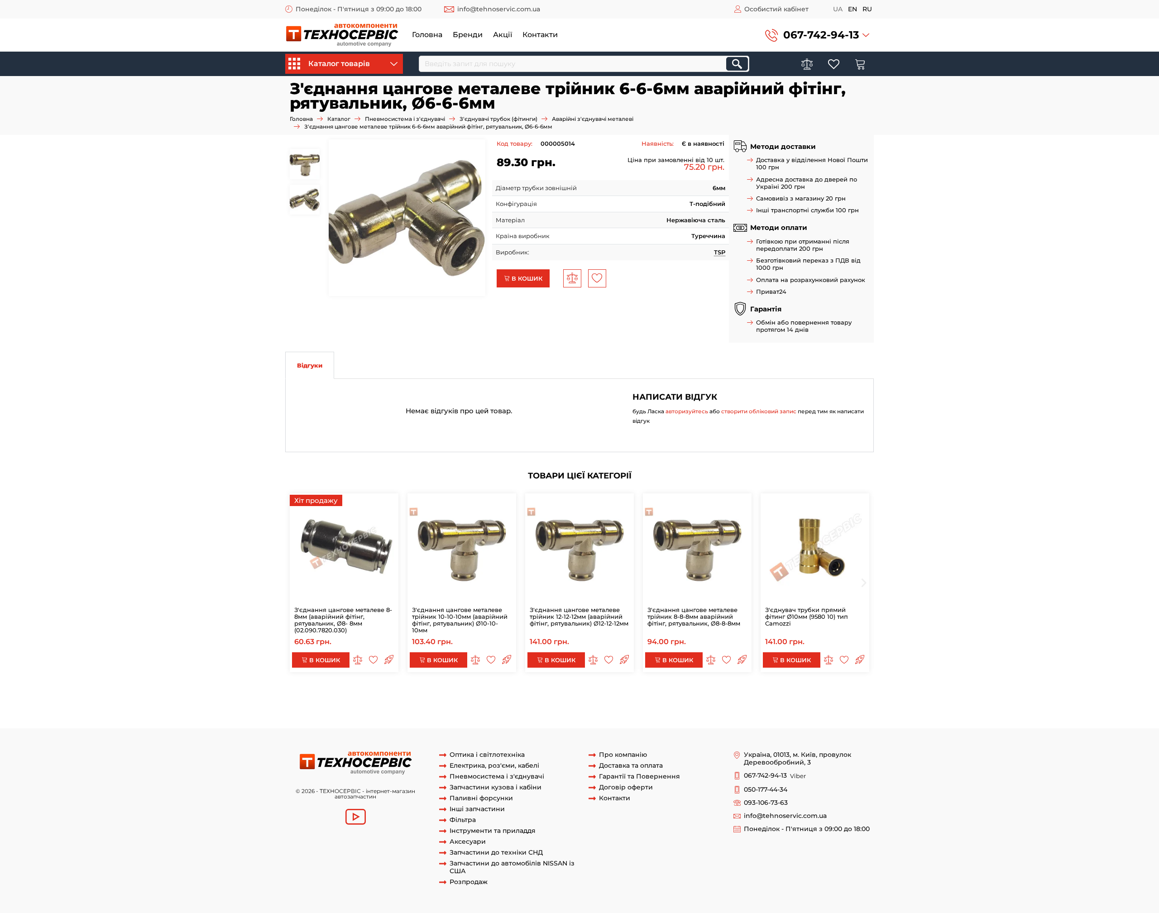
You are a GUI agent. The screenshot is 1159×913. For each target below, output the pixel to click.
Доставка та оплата (631, 766)
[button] (817, 35)
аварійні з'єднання (329, 694)
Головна (427, 34)
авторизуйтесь (687, 411)
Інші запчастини (477, 809)
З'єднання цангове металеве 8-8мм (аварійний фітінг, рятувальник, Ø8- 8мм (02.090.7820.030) (343, 620)
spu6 (843, 702)
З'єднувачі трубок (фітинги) (498, 118)
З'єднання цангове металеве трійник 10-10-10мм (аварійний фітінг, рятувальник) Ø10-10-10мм (460, 620)
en (852, 9)
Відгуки (309, 365)
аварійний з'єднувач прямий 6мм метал (637, 702)
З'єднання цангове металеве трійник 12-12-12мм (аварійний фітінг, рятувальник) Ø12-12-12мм (579, 616)
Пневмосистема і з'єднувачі (405, 118)
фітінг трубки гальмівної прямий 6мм (442, 711)
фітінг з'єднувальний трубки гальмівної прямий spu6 (584, 711)
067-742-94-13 (821, 35)
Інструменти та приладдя (493, 831)
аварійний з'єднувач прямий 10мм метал (479, 694)
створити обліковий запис (758, 411)
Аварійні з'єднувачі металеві (592, 118)
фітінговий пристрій (357, 719)
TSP (719, 252)
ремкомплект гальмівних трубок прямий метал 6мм (493, 702)
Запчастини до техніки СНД (496, 852)
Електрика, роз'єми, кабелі (494, 766)
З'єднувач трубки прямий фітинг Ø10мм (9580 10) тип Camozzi (806, 616)
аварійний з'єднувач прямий (699, 694)
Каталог (338, 118)
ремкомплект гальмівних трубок (797, 694)
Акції (502, 34)
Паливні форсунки (481, 798)
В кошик (526, 278)
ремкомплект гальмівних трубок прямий (348, 702)
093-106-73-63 (766, 803)
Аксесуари (468, 842)
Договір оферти (626, 787)
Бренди (468, 34)
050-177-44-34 (765, 789)
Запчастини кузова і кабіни (495, 787)
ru (867, 9)
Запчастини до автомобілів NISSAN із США (512, 867)
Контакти (540, 34)
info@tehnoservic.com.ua (498, 9)
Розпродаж (469, 882)
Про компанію (623, 755)
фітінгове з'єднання (804, 711)
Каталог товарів (339, 63)
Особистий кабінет (776, 9)
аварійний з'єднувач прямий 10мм (598, 694)
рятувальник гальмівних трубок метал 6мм (767, 702)
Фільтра (463, 820)
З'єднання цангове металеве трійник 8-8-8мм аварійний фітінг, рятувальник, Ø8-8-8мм (693, 616)
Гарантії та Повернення (639, 776)
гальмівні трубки (388, 694)
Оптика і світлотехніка (487, 755)
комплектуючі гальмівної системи (719, 711)
